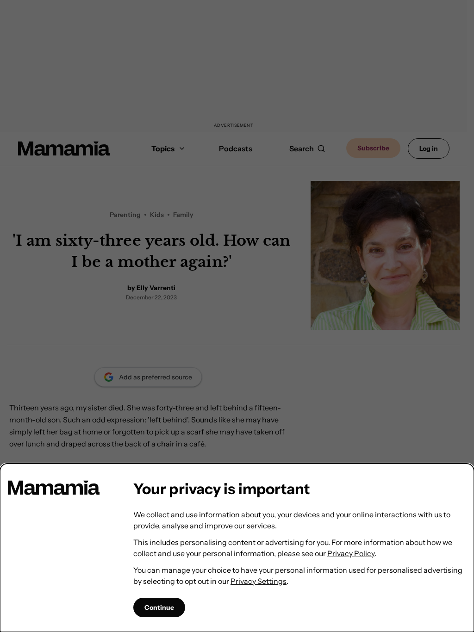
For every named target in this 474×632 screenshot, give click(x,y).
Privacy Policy (350, 553)
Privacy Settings (259, 581)
